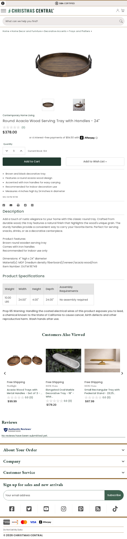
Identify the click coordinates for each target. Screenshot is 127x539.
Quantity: (8, 144)
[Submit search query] (121, 21)
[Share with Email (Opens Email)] (11, 205)
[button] (2, 3)
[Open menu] (3, 10)
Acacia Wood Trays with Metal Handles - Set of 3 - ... (24, 391)
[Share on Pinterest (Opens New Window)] (32, 205)
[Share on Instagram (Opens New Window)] (63, 508)
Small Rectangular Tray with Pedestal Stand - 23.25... (102, 391)
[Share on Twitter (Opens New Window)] (25, 205)
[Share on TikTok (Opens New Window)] (115, 508)
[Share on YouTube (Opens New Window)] (46, 508)
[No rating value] (12, 127)
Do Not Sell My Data (12, 529)
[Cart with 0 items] (122, 10)
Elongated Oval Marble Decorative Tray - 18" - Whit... (63, 393)
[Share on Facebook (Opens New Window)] (4, 205)
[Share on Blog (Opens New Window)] (98, 508)
